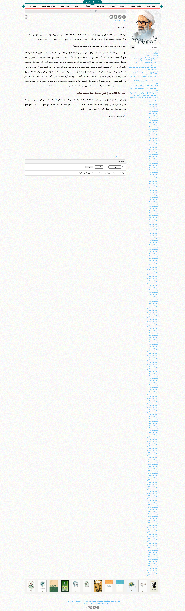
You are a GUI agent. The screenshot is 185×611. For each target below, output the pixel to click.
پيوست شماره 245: (152, 555)
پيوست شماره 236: (152, 534)
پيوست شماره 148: (152, 371)
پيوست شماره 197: (152, 446)
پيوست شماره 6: (153, 113)
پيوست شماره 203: (152, 460)
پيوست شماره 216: (152, 489)
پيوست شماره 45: (153, 181)
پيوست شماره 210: (152, 475)
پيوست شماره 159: (152, 385)
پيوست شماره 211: (152, 478)
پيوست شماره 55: (153, 199)
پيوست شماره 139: (152, 351)
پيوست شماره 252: (152, 570)
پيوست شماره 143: (152, 360)
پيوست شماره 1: (153, 102)
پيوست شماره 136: (152, 344)
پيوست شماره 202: (152, 457)
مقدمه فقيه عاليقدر (152, 55)
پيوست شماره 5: (153, 111)
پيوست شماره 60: (153, 211)
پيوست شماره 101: (152, 272)
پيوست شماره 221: (152, 500)
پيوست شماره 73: (153, 226)
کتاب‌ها (122, 6)
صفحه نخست (151, 6)
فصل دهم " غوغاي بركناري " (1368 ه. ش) (144, 95)
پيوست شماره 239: (152, 541)
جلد (122, 167)
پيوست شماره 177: (152, 412)
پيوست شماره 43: (153, 177)
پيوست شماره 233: (152, 527)
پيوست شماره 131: (152, 333)
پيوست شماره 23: (153, 145)
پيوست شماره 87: (153, 247)
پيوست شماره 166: (152, 394)
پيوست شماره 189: (152, 430)
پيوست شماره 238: (152, 539)
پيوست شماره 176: (152, 410)
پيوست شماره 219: (152, 496)
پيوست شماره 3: (153, 106)
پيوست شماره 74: (153, 229)
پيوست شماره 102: (152, 274)
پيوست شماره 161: (152, 387)
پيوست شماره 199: (152, 450)
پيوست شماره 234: (152, 530)
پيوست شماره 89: (153, 251)
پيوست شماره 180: (152, 417)
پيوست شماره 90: (153, 254)
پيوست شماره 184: (152, 423)
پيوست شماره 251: (152, 568)
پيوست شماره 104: (152, 278)
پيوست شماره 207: (152, 469)
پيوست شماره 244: (152, 552)
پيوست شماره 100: (152, 269)
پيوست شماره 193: (152, 437)
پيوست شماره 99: (153, 267)
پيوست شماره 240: (152, 543)
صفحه (105, 167)
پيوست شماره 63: (153, 217)
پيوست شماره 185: (152, 426)
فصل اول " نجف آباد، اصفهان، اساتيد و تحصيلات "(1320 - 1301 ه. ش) (146, 59)
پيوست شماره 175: (152, 407)
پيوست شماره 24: (153, 147)
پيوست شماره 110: (152, 292)
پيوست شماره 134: (152, 340)
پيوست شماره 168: (152, 398)
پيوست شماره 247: (152, 559)
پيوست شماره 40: (153, 170)
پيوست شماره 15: (153, 131)
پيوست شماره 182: (152, 421)
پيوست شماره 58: (153, 206)
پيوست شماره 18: (153, 136)
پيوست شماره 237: (152, 536)
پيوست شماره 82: (153, 235)
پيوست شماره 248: (152, 561)
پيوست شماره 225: (152, 509)
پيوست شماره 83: (153, 238)
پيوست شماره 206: (152, 466)
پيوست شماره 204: (152, 462)
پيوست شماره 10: (153, 122)
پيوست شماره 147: (152, 369)
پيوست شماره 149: (152, 374)
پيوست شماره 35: (153, 159)
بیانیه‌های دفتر (100, 6)
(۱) (56, 99)
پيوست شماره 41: (153, 172)
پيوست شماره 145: (152, 364)
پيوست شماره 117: (152, 306)
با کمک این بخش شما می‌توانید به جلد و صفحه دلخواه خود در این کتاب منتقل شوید (100, 173)
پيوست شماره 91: (153, 256)
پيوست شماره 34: (153, 156)
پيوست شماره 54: (153, 197)
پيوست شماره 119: (152, 308)
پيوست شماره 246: (152, 557)
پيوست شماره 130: (152, 331)
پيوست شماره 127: (152, 324)
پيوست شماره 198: (152, 448)
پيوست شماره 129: (152, 328)
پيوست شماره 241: (152, 545)
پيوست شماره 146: (152, 367)
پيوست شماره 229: (152, 518)
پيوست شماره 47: (153, 186)
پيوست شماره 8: (153, 118)
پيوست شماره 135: (152, 342)
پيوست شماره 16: (153, 134)
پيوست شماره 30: (153, 154)
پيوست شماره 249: (152, 564)
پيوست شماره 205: (152, 464)
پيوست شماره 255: (152, 575)
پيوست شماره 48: (153, 188)
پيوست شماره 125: (152, 321)
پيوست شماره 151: (152, 378)
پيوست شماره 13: (153, 127)
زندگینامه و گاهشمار (135, 6)
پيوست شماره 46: (153, 183)
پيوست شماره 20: (153, 140)
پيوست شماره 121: (152, 312)
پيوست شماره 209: (152, 473)
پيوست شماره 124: (152, 319)
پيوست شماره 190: (152, 432)
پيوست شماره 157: (152, 380)
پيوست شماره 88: (153, 249)
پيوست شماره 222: (152, 502)
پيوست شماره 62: (153, 215)
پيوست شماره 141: (152, 355)
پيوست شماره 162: (152, 389)
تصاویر (76, 6)
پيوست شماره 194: (152, 439)
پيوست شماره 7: (153, 116)
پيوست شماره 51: (153, 192)
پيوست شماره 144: (152, 362)
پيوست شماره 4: (153, 109)
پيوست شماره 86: (153, 245)
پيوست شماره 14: (153, 129)
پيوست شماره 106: (152, 283)
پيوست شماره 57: (153, 204)
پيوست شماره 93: (153, 260)
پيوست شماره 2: (153, 104)
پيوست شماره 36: (153, 161)
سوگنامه (112, 6)
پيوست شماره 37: (153, 163)
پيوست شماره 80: (153, 231)
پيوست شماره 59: (153, 208)
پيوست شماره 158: (152, 383)
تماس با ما (33, 6)
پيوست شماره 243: (152, 550)
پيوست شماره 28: (153, 149)
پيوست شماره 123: (152, 317)
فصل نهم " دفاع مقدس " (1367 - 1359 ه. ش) (143, 93)
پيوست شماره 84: (153, 240)
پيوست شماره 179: (152, 414)
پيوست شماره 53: (153, 195)
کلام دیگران (87, 6)
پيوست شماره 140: (152, 353)
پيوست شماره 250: (152, 566)
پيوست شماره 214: (152, 484)
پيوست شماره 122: (152, 315)
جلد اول (97, 11)
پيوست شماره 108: (152, 288)
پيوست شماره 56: (153, 202)
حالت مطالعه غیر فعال (119, 21)
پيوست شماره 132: (152, 335)
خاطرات (157, 51)
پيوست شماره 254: (152, 573)
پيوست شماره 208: (152, 471)
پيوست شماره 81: (153, 233)
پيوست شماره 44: (153, 179)
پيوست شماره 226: (152, 512)
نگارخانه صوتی (65, 6)
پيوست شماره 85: (153, 242)
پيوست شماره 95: (153, 265)
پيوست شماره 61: (153, 213)
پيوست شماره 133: (152, 337)
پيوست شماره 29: (153, 152)
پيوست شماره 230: (152, 521)
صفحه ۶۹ (118, 157)
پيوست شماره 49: (153, 190)
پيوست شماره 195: (152, 441)
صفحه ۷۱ (32, 157)
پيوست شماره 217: (152, 491)
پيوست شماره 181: (152, 419)
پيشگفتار (155, 53)
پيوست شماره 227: (152, 514)
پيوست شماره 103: (152, 276)
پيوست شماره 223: (152, 505)
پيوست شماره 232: (152, 525)
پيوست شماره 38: (153, 165)
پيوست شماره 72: (153, 224)
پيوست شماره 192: (152, 435)
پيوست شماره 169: (152, 401)
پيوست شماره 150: (152, 376)
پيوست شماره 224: (152, 507)
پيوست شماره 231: (152, 523)
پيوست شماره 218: (152, 493)
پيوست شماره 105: (152, 281)
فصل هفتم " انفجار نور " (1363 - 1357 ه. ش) (143, 86)
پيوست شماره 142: (152, 358)
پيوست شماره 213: (152, 482)
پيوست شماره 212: (152, 480)
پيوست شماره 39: (153, 168)
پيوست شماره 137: (152, 346)
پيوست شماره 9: (153, 120)
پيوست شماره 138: (152, 349)
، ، (102, 601)
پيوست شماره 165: (152, 392)
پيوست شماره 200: (152, 453)
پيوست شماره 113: (152, 297)
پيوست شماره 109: (152, 290)
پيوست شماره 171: (152, 405)
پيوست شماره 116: (152, 303)
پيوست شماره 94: (153, 263)
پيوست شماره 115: (152, 301)
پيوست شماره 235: (152, 532)
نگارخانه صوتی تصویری (48, 6)
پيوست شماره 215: (152, 487)
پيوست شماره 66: (153, 220)
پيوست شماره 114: (152, 299)
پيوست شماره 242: (152, 548)
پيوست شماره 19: (153, 138)
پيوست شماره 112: (152, 294)
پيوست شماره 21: (153, 143)
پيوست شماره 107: (152, 285)
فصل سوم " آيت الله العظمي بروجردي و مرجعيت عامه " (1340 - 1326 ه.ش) (143, 68)
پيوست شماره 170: (152, 403)
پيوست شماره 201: (152, 455)
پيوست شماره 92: (153, 258)
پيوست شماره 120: (152, 310)
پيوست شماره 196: (152, 444)
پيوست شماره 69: (153, 222)
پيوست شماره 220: (152, 498)
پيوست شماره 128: (152, 326)
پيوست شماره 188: (152, 428)
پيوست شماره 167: (152, 396)
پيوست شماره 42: (153, 174)
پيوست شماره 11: (153, 125)
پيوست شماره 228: (152, 516)
